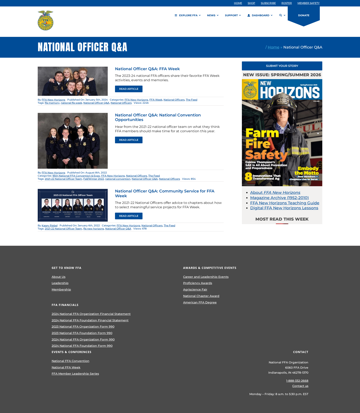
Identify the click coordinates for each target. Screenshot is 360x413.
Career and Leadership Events (206, 277)
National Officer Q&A (96, 102)
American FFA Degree (200, 302)
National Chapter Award (201, 296)
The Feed (191, 99)
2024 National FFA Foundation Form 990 (82, 346)
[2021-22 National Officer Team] (73, 190)
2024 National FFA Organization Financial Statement (91, 314)
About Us (58, 277)
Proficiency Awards (197, 283)
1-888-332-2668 (297, 381)
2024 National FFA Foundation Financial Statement (90, 320)
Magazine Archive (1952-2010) (279, 197)
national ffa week (71, 102)
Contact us (300, 386)
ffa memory (52, 102)
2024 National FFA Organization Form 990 (83, 339)
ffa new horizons (93, 228)
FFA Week (155, 99)
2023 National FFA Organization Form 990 (83, 326)
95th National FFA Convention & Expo (76, 175)
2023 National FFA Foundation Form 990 (82, 333)
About (275, 192)
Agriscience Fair (195, 289)
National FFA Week (66, 367)
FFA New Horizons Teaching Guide (284, 203)
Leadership (60, 283)
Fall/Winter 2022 (93, 178)
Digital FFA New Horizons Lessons (284, 208)
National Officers (174, 99)
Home (273, 47)
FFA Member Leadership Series (75, 374)
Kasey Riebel (50, 225)
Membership (61, 289)
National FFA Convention (70, 361)
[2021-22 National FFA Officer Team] (73, 114)
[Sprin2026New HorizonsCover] (282, 81)
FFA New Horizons (53, 99)
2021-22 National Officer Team (63, 178)
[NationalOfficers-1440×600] (73, 68)
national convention (117, 178)
